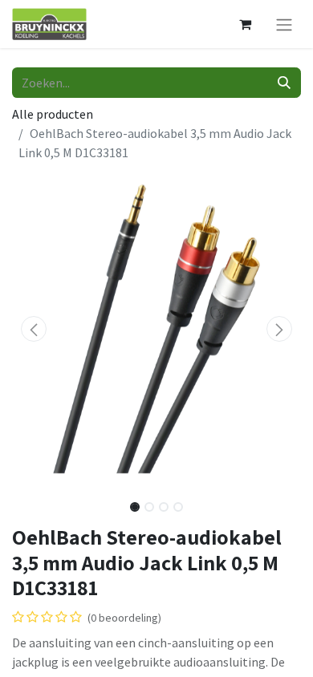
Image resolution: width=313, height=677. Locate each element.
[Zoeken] (284, 82)
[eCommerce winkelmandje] (245, 24)
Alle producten (52, 114)
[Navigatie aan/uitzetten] (284, 24)
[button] (33, 329)
